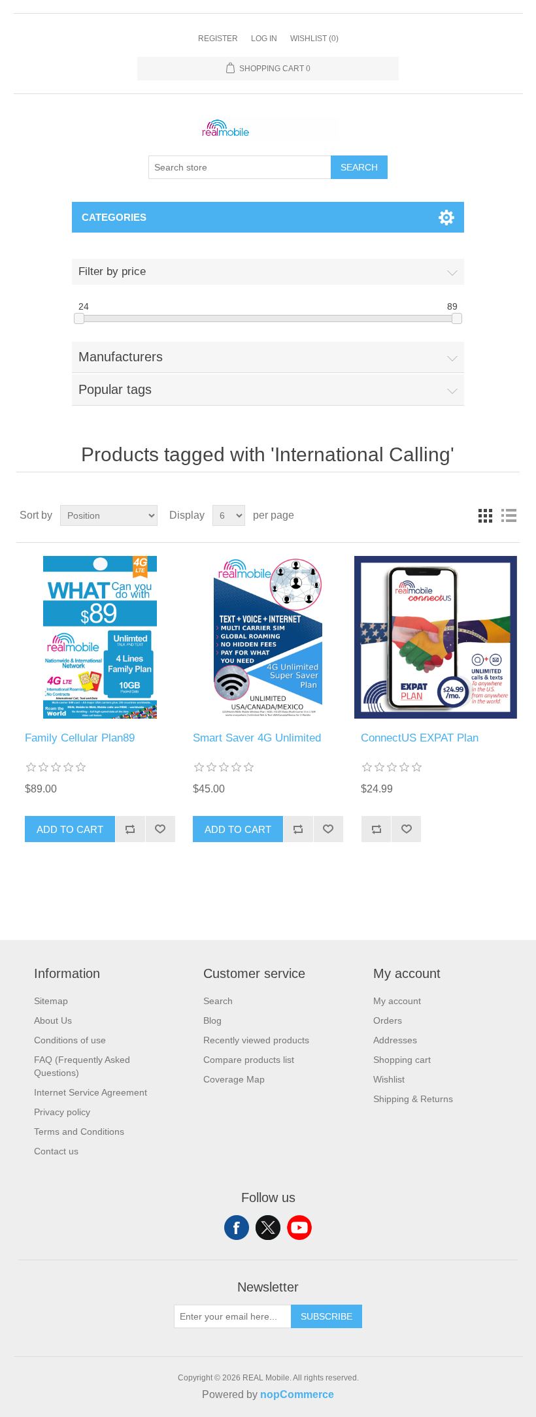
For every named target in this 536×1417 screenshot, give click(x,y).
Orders (387, 1020)
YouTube (299, 1227)
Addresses (395, 1040)
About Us (53, 1020)
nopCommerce (297, 1394)
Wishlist (389, 1079)
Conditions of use (70, 1040)
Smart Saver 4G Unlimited (257, 738)
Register (218, 38)
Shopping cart (402, 1059)
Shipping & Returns (413, 1099)
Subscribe (326, 1316)
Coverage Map (234, 1079)
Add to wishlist (160, 829)
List (508, 515)
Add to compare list (130, 829)
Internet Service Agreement (90, 1092)
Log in (264, 38)
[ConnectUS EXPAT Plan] (435, 637)
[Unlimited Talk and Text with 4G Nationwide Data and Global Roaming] (267, 637)
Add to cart (70, 829)
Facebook (236, 1227)
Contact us (56, 1151)
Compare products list (248, 1059)
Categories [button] (114, 217)
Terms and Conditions (79, 1131)
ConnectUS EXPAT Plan (419, 738)
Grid (485, 515)
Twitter (268, 1227)
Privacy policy (62, 1112)
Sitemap (51, 1001)
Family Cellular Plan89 (80, 738)
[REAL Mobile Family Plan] (99, 637)
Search (359, 167)
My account (397, 1001)
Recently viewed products (256, 1040)
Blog (212, 1020)
